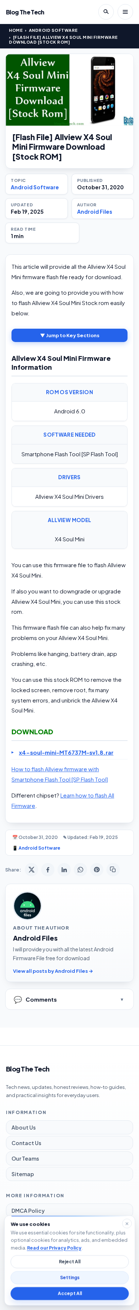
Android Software (53, 30)
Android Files (94, 211)
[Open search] (106, 12)
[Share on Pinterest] (96, 869)
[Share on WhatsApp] (80, 869)
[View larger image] (69, 90)
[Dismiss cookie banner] (127, 1223)
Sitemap (22, 1174)
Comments (35, 999)
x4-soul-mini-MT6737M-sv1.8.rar (66, 752)
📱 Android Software (36, 848)
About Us (23, 1127)
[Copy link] (113, 869)
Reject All (69, 1262)
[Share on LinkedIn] (64, 869)
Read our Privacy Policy (54, 1247)
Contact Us (26, 1143)
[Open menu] (125, 12)
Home (16, 30)
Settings (69, 1277)
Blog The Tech (25, 12)
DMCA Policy (28, 1210)
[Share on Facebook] (47, 869)
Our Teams (25, 1158)
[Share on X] (31, 869)
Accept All (69, 1293)
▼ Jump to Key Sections (69, 335)
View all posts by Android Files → (53, 971)
